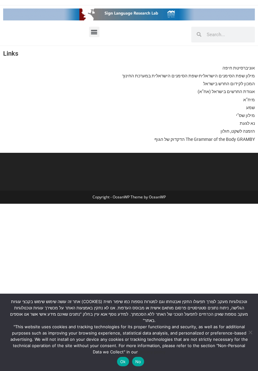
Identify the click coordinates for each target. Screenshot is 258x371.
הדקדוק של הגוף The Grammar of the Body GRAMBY (204, 139)
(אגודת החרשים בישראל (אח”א (226, 91)
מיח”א (249, 99)
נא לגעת (247, 123)
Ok (123, 361)
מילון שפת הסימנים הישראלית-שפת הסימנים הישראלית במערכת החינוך (188, 75)
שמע (250, 107)
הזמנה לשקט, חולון (238, 131)
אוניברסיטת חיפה (238, 67)
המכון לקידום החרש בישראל (229, 83)
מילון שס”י (245, 115)
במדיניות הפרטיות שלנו (122, 320)
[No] (250, 332)
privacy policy (152, 351)
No (138, 361)
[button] (94, 32)
